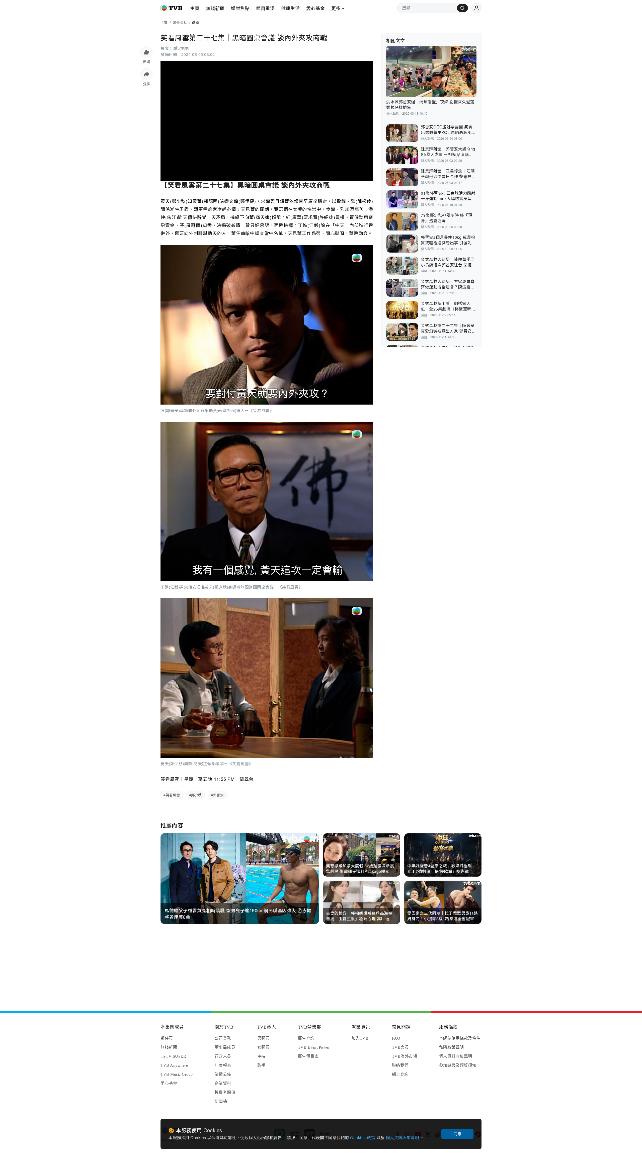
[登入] (476, 8)
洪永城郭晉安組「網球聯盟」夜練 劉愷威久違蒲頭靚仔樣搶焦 (430, 104)
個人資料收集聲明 (403, 1137)
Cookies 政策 (363, 1137)
